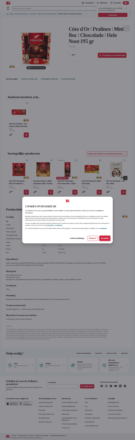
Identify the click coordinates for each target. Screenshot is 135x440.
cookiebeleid (58, 225)
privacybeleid (49, 225)
